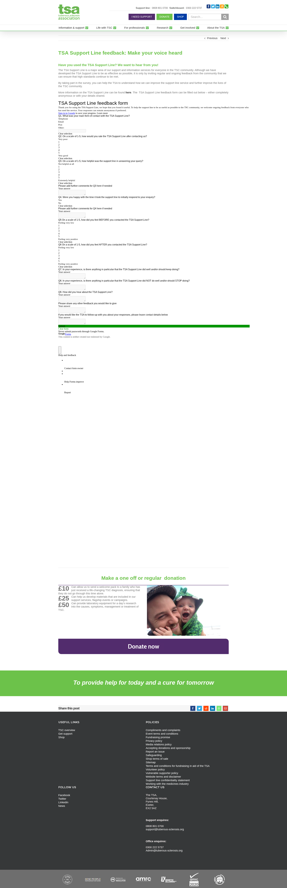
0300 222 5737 (194, 8)
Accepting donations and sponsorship (168, 748)
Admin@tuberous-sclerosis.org (164, 850)
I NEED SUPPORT (142, 17)
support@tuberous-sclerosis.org (165, 829)
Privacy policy (154, 740)
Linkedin (63, 802)
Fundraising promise (158, 737)
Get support (65, 733)
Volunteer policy (155, 769)
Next (223, 38)
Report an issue (155, 751)
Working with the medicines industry (167, 783)
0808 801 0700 (160, 8)
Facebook (64, 795)
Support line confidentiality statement (168, 780)
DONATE (164, 17)
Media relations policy (159, 744)
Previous (212, 38)
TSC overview (66, 730)
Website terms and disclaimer (163, 776)
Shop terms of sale (157, 758)
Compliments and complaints (163, 730)
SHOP (180, 17)
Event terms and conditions (162, 733)
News (61, 805)
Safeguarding (154, 755)
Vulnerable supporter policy (162, 773)
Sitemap (151, 762)
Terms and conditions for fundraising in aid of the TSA (178, 765)
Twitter (62, 798)
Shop (61, 737)
